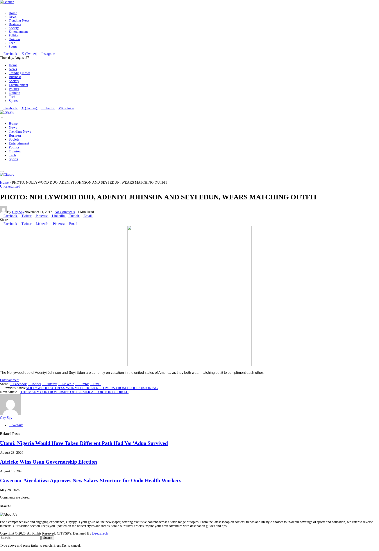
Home (13, 13)
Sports (13, 46)
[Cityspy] (7, 112)
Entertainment (18, 31)
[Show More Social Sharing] (94, 216)
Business (15, 24)
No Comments (65, 212)
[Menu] (2, 117)
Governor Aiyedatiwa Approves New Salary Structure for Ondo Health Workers (90, 480)
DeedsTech (100, 533)
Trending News (19, 20)
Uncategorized (10, 186)
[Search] (1, 166)
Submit (47, 537)
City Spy (18, 212)
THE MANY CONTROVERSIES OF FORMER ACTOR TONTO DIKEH (74, 392)
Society (14, 28)
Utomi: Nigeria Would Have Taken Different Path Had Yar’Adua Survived (84, 443)
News (12, 16)
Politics (14, 35)
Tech (12, 43)
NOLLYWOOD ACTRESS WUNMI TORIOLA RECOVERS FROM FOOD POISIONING (92, 388)
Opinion (14, 39)
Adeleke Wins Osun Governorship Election (48, 462)
